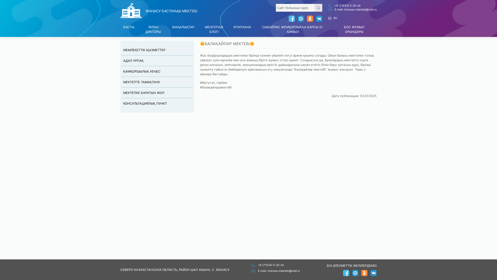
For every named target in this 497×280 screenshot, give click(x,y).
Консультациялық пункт (145, 103)
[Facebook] (290, 19)
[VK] (317, 19)
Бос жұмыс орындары (354, 29)
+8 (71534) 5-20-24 (348, 5)
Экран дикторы (153, 29)
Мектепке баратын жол (143, 93)
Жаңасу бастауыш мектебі (171, 11)
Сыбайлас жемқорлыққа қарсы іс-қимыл (293, 29)
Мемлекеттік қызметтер (144, 50)
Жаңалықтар (183, 27)
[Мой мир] (299, 19)
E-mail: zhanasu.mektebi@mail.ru (356, 9)
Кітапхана (242, 27)
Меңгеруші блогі (214, 29)
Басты (128, 27)
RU (335, 18)
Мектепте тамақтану (141, 82)
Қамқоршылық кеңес (142, 71)
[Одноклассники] (308, 19)
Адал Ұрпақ (133, 61)
